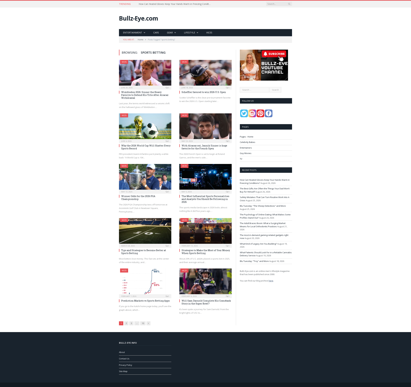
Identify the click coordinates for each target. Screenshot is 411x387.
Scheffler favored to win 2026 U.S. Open (204, 92)
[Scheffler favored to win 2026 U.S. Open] (205, 74)
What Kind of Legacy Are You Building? (258, 243)
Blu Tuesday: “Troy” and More (254, 261)
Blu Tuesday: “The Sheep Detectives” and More (263, 205)
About (122, 352)
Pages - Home (246, 136)
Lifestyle (189, 32)
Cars (156, 32)
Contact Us (124, 358)
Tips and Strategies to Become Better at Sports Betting (143, 252)
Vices (209, 32)
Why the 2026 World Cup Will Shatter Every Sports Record (146, 147)
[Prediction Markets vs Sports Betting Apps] (145, 282)
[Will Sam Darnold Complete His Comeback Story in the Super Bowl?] (205, 282)
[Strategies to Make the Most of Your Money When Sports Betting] (205, 232)
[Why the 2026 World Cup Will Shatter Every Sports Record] (145, 127)
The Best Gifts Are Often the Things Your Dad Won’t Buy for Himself (174, 4)
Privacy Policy (125, 365)
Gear (170, 32)
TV (241, 158)
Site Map (123, 371)
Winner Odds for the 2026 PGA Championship (138, 198)
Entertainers (246, 147)
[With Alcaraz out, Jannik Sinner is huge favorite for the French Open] (205, 127)
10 (143, 323)
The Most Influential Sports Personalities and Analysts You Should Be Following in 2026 (205, 199)
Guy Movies (245, 153)
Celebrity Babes (247, 142)
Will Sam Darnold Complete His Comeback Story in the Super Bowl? (206, 302)
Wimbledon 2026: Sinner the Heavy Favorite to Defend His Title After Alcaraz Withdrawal (144, 95)
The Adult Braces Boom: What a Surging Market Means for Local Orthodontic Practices (262, 225)
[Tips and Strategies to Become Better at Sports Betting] (145, 232)
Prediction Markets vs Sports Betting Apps (145, 300)
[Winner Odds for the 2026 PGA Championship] (145, 178)
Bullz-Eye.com (138, 18)
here (271, 280)
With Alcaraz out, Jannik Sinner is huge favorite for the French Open (204, 147)
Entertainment (132, 32)
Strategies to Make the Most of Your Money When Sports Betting (206, 252)
